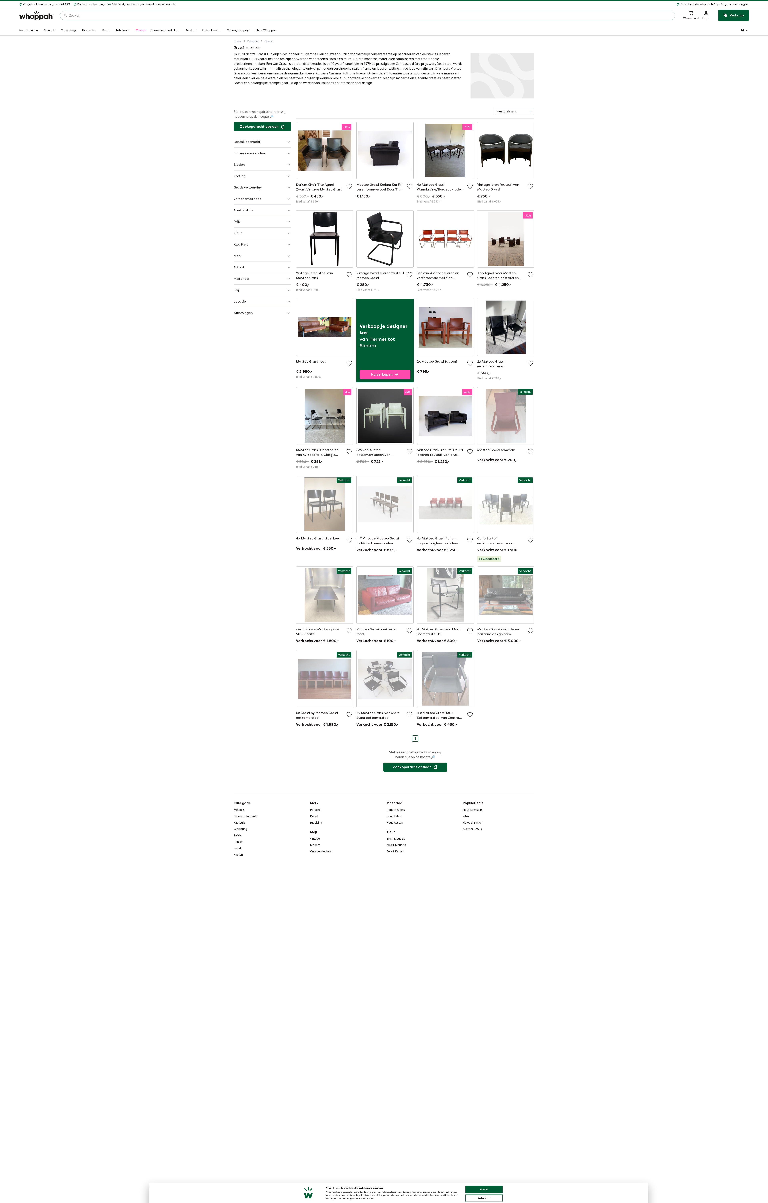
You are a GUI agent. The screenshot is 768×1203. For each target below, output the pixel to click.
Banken (238, 842)
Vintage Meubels (321, 851)
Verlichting (240, 829)
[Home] (36, 15)
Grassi (268, 41)
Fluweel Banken (473, 822)
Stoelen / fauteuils (245, 816)
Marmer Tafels (472, 829)
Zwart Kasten (395, 851)
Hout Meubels (395, 810)
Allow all (484, 1189)
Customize (482, 1198)
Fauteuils (239, 822)
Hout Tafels (394, 816)
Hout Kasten (394, 822)
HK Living (316, 822)
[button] (463, 4)
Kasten (238, 854)
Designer (253, 41)
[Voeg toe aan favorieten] (349, 186)
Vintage (315, 838)
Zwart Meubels (396, 845)
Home (238, 41)
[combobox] (370, 15)
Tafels (237, 835)
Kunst (237, 848)
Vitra (466, 816)
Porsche (315, 810)
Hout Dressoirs (473, 810)
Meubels (239, 810)
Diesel (314, 816)
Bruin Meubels (395, 838)
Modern (315, 845)
